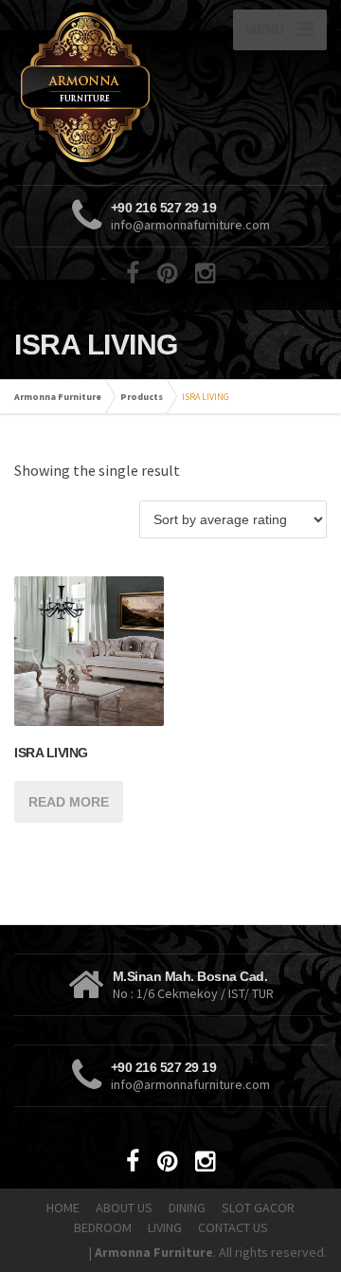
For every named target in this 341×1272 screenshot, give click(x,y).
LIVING (165, 1227)
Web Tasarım (50, 1252)
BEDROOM (103, 1227)
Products (141, 397)
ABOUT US (124, 1207)
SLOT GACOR (258, 1207)
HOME (63, 1207)
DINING (187, 1207)
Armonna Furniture (57, 397)
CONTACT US (233, 1227)
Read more (68, 801)
